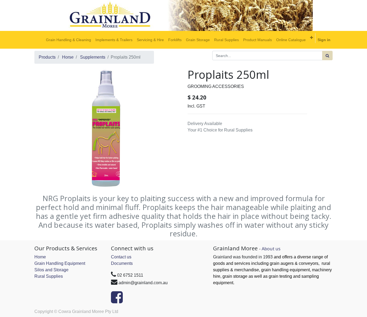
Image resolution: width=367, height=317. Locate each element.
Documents (122, 263)
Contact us (121, 257)
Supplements (92, 57)
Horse (68, 57)
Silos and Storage (51, 270)
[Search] (327, 55)
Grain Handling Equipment (59, 263)
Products (47, 57)
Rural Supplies (48, 276)
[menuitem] (68, 40)
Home (40, 257)
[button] (311, 37)
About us (271, 248)
